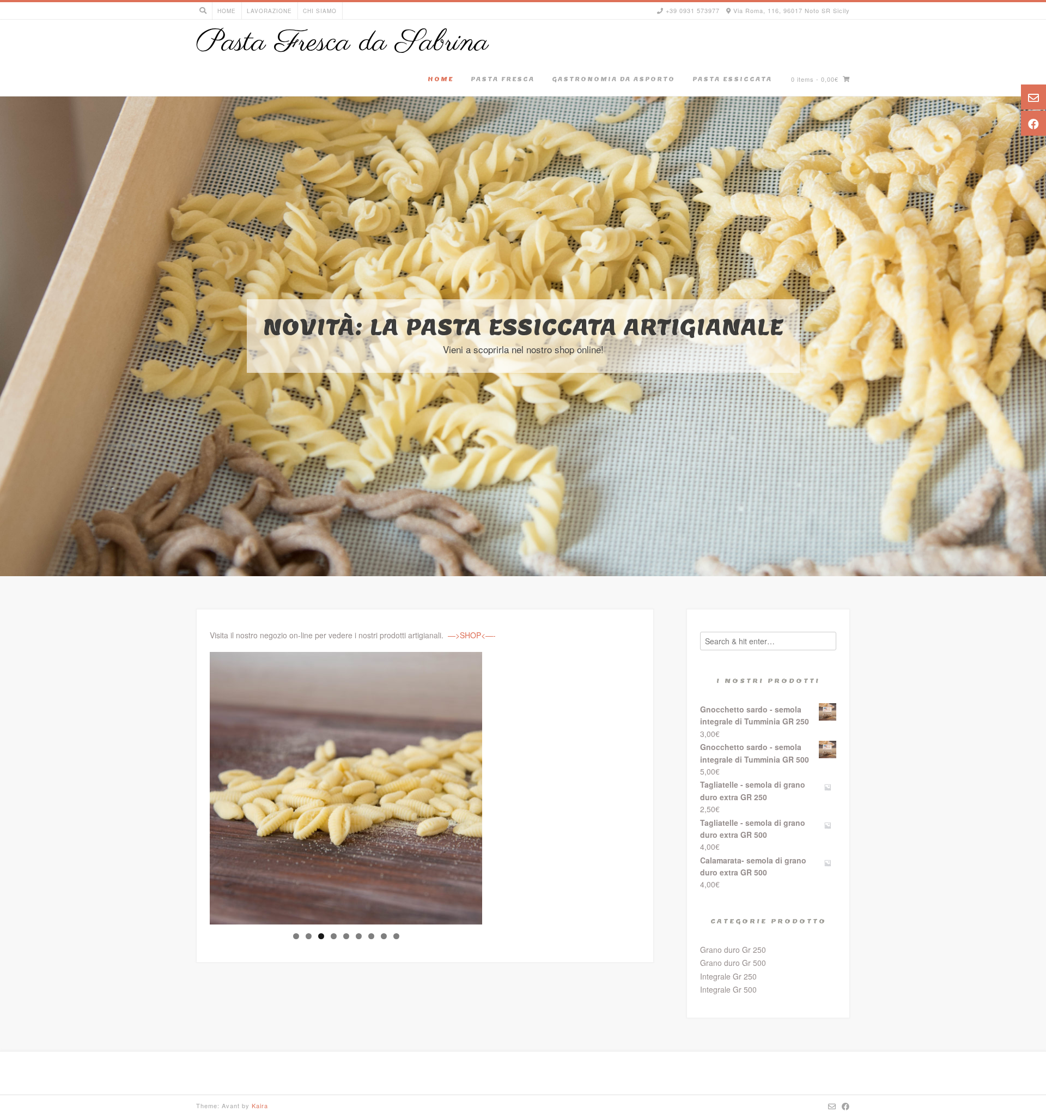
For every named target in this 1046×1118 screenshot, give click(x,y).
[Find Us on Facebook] (846, 1106)
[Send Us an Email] (832, 1106)
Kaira (260, 1105)
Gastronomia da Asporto (613, 79)
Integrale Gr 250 (728, 976)
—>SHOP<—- (472, 635)
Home (226, 11)
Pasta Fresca (502, 79)
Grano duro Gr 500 (733, 962)
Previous (191, 785)
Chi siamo (320, 11)
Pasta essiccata (732, 79)
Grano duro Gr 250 (733, 949)
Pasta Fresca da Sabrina (342, 43)
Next (501, 785)
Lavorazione (269, 11)
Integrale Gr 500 (728, 989)
